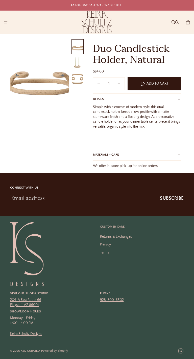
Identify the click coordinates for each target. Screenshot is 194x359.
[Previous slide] (15, 76)
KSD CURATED (30, 350)
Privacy (105, 244)
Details (98, 99)
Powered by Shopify (54, 350)
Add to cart (157, 84)
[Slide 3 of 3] (77, 78)
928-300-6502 (112, 300)
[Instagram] (181, 351)
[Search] (173, 22)
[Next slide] (63, 76)
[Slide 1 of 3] (77, 47)
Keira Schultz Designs (26, 334)
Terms (104, 252)
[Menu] (6, 22)
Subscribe (172, 198)
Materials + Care (106, 154)
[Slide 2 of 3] (77, 62)
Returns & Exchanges (116, 236)
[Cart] (187, 22)
